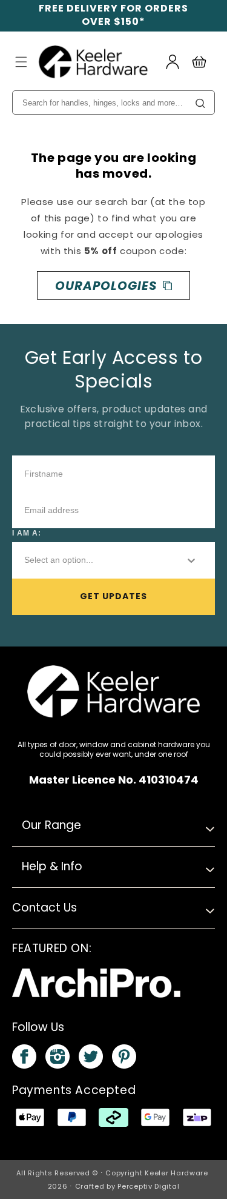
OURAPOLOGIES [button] (106, 285)
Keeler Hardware (176, 1173)
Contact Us (44, 907)
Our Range (51, 825)
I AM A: (26, 533)
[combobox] (94, 560)
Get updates (113, 596)
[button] (21, 62)
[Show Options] (191, 560)
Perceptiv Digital (148, 1186)
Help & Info (52, 866)
